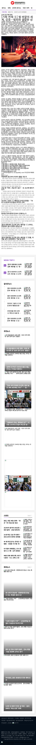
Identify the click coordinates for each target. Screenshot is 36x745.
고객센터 (9, 723)
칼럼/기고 (10, 12)
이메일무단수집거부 (28, 720)
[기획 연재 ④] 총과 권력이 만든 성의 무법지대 (14, 168)
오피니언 (4, 15)
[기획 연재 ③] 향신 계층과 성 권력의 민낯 (13, 167)
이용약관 (3, 720)
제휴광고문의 (10, 718)
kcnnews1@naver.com (8, 171)
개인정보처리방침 (10, 720)
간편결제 (22, 718)
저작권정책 (4, 723)
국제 (9, 8)
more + (29, 515)
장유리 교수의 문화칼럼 (20, 12)
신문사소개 (4, 718)
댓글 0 (24, 22)
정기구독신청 (28, 718)
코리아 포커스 (16, 8)
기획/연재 (4, 12)
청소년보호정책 (19, 720)
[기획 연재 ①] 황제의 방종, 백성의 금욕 (13, 164)
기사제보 (17, 718)
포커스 (4, 8)
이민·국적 (26, 8)
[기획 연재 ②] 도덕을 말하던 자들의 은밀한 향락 (15, 165)
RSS (17, 723)
